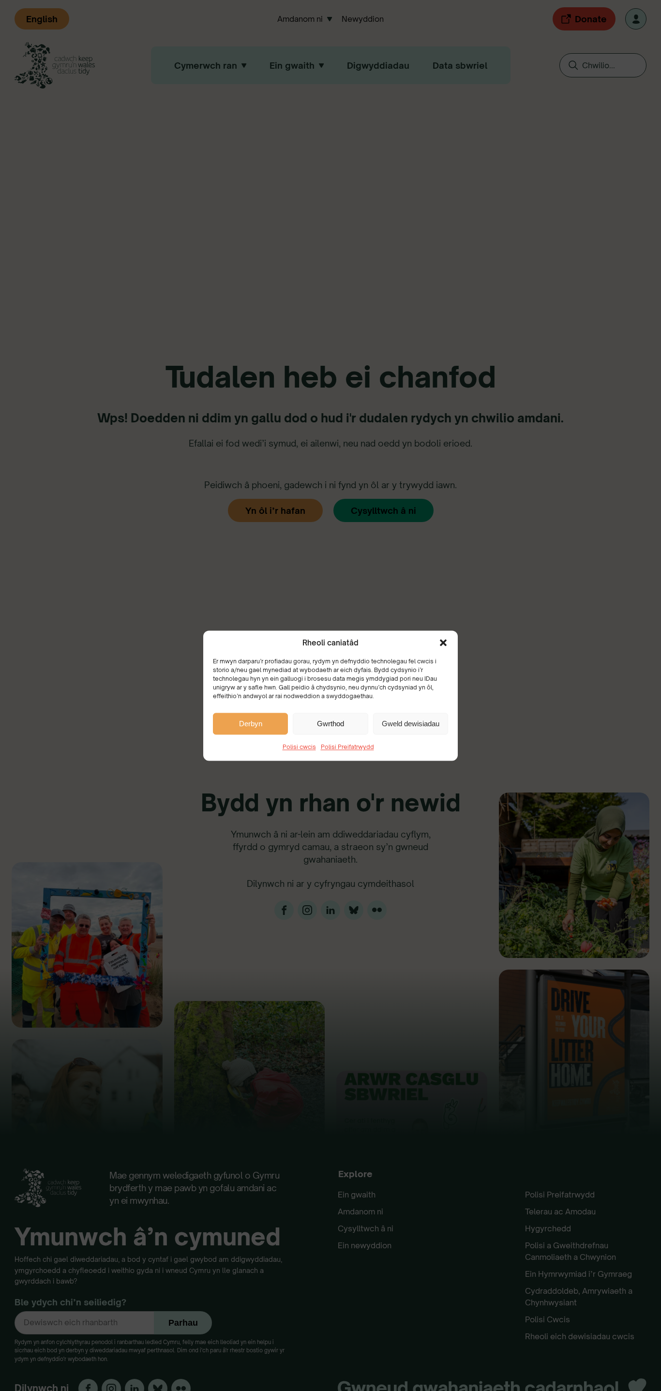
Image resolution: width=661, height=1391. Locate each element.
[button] (443, 642)
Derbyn (250, 723)
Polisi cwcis (299, 746)
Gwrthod (330, 723)
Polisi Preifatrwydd (347, 746)
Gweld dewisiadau (410, 723)
